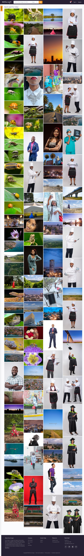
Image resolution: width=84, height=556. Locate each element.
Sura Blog (30, 545)
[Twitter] (69, 547)
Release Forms (55, 540)
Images (41, 540)
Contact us (67, 540)
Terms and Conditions (40, 552)
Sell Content (30, 540)
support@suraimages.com (69, 543)
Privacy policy (47, 552)
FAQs (29, 543)
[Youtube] (76, 547)
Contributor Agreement (55, 552)
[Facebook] (66, 547)
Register (79, 2)
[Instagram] (72, 547)
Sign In (75, 2)
